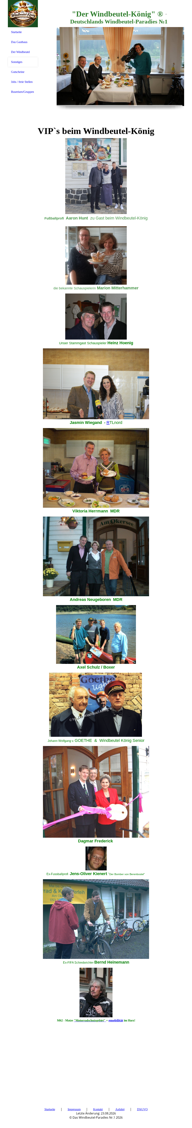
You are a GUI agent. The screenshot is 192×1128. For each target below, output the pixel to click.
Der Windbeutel (20, 52)
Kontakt (98, 1109)
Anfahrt (119, 1109)
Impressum (74, 1109)
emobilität (116, 1020)
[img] (23, 13)
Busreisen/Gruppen (22, 91)
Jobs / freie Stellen (22, 81)
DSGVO (142, 1109)
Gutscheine (17, 71)
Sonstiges (16, 62)
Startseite (16, 32)
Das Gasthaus (19, 42)
